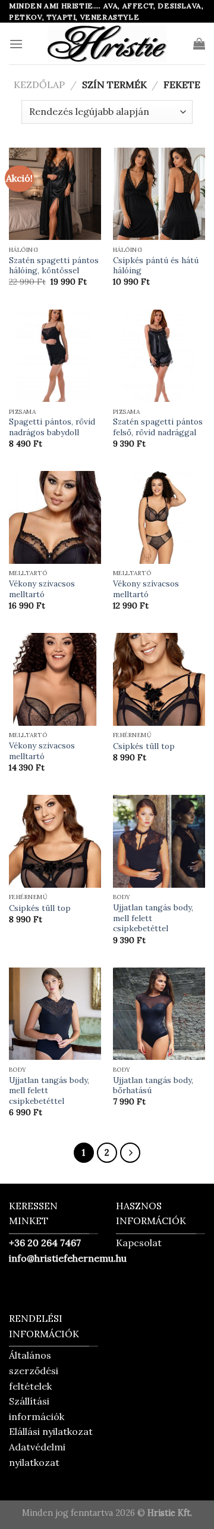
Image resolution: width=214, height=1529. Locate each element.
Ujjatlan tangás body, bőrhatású (153, 1085)
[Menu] (16, 43)
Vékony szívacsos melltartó (146, 589)
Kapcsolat (139, 1243)
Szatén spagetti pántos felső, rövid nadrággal (158, 427)
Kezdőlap (39, 85)
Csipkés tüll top (144, 746)
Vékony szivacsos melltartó (42, 589)
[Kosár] (199, 43)
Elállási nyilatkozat (51, 1431)
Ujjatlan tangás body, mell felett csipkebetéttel (153, 918)
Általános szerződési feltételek (33, 1370)
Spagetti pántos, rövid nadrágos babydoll (52, 427)
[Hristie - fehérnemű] (107, 43)
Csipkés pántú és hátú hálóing (156, 265)
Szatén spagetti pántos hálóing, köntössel (54, 265)
